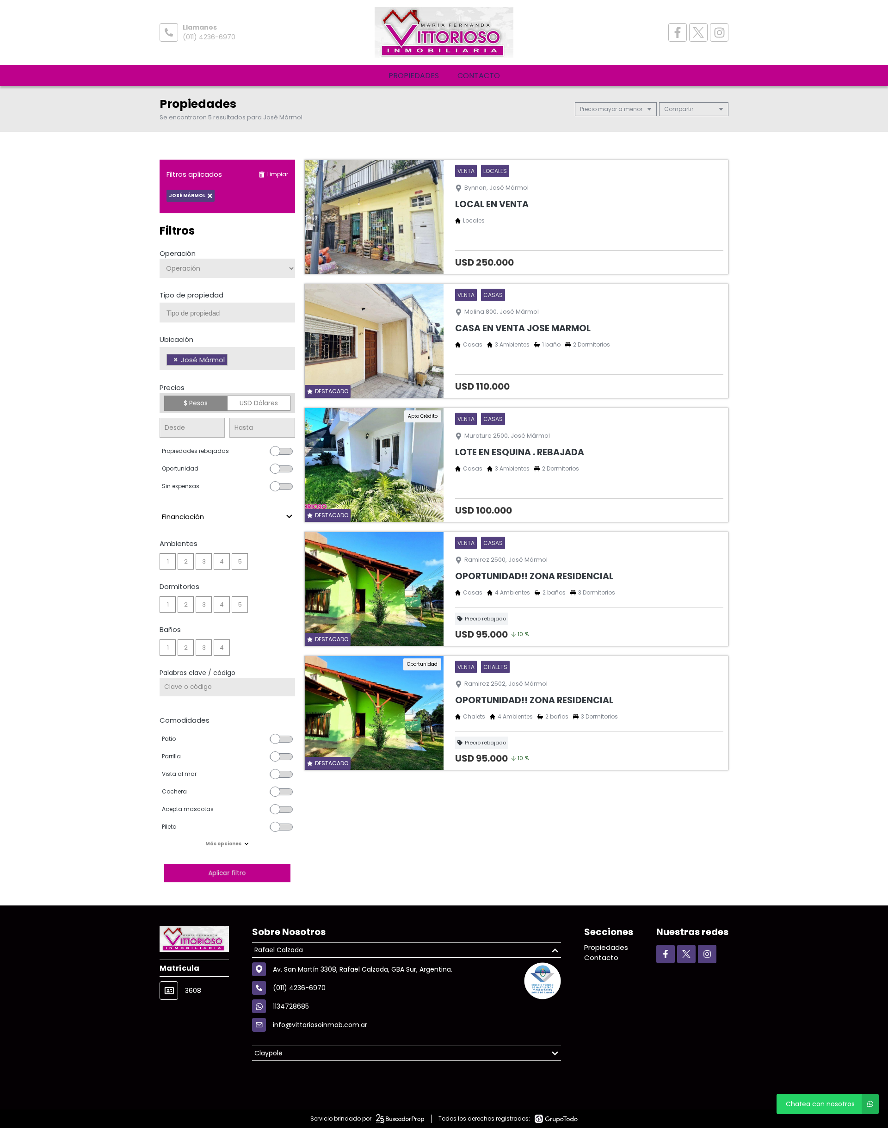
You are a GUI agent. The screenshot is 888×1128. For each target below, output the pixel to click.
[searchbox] (230, 313)
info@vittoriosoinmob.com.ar (320, 1024)
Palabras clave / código (197, 672)
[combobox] (227, 312)
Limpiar (277, 174)
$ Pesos (196, 403)
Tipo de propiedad (191, 295)
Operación (178, 253)
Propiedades (413, 75)
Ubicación (176, 339)
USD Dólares (259, 403)
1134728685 (291, 1006)
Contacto (478, 75)
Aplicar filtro (227, 872)
